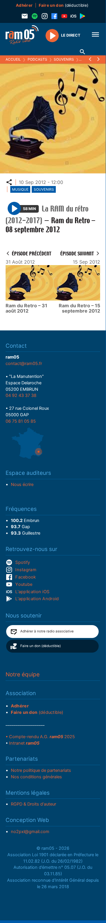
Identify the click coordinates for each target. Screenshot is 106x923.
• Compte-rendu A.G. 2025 (40, 736)
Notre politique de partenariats (41, 770)
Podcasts (37, 59)
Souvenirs (64, 59)
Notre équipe (23, 674)
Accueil (13, 59)
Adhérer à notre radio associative (47, 631)
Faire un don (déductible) (40, 646)
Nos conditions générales (36, 776)
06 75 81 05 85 (21, 421)
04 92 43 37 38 (21, 395)
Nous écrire (22, 484)
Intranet (24, 743)
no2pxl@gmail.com (30, 831)
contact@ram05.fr (24, 363)
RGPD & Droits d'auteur (33, 804)
